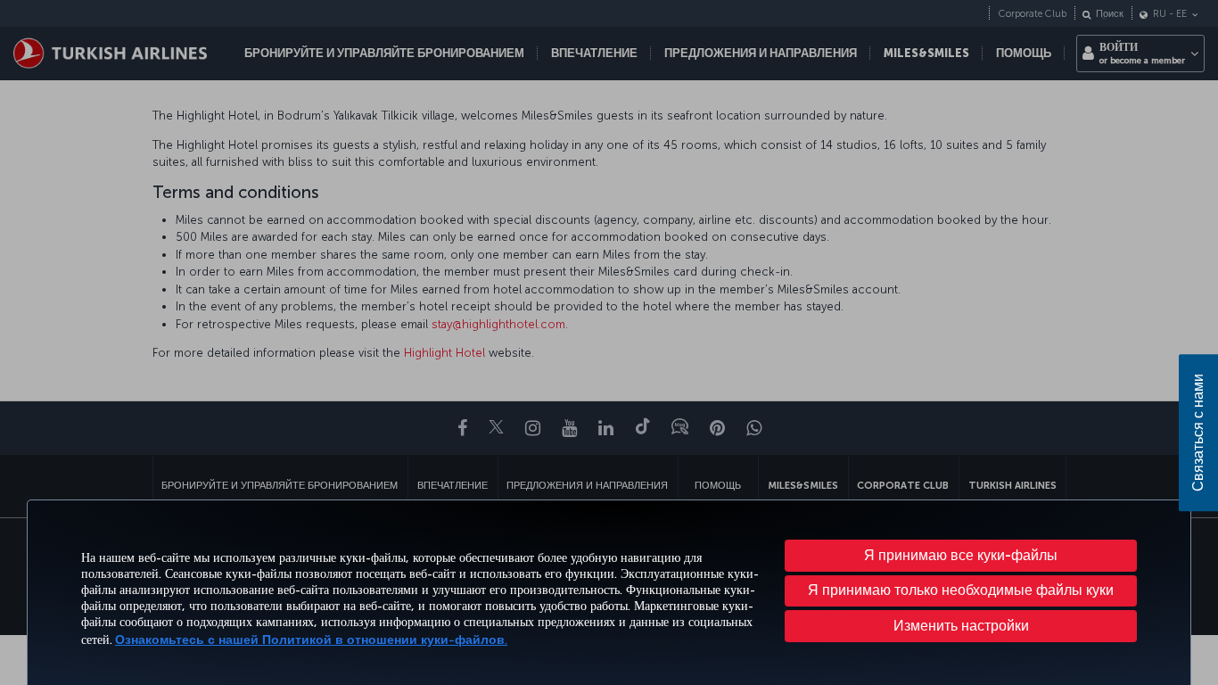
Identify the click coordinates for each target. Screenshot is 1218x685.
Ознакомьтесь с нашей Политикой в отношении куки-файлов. (311, 640)
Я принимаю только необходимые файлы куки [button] (961, 590)
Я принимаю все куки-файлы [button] (961, 555)
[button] (961, 626)
